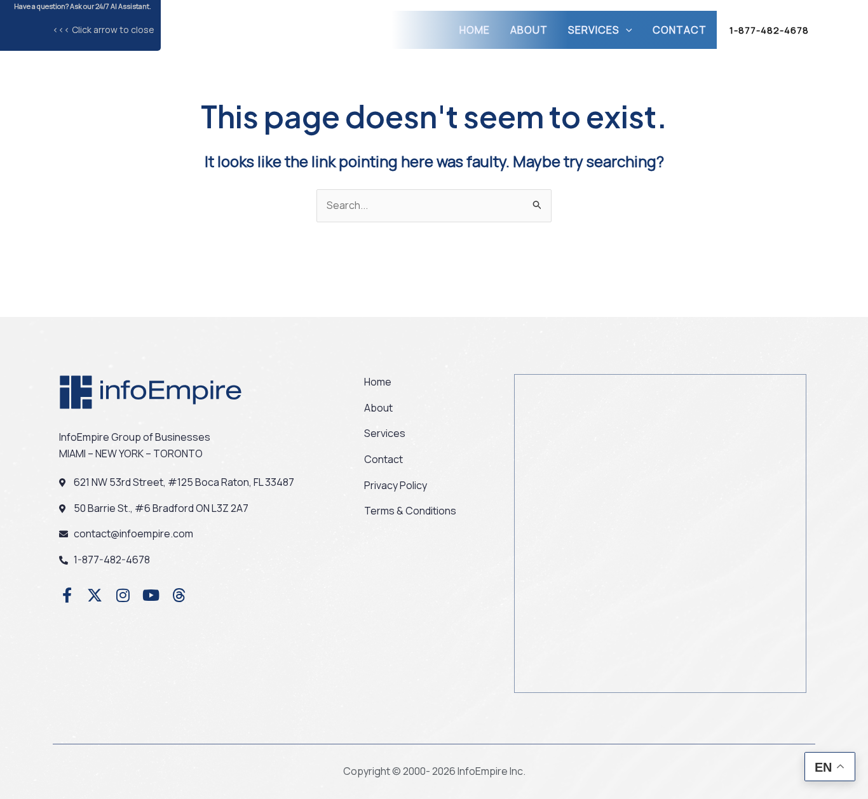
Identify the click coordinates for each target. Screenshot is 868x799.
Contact (680, 30)
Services (594, 30)
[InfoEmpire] (241, 29)
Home (474, 30)
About (529, 30)
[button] (626, 30)
